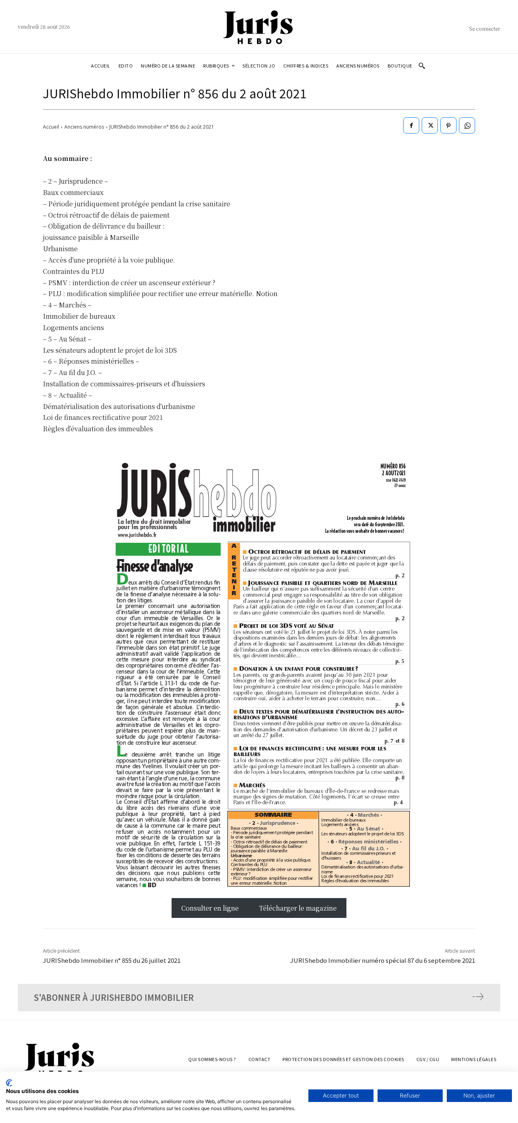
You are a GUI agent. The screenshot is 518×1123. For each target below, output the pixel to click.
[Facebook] (411, 125)
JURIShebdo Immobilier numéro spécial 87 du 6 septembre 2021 (382, 960)
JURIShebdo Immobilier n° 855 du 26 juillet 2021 (111, 960)
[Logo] (259, 26)
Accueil (51, 126)
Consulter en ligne (210, 908)
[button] (421, 65)
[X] (430, 125)
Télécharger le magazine (298, 908)
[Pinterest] (448, 125)
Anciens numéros (84, 126)
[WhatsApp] (467, 125)
